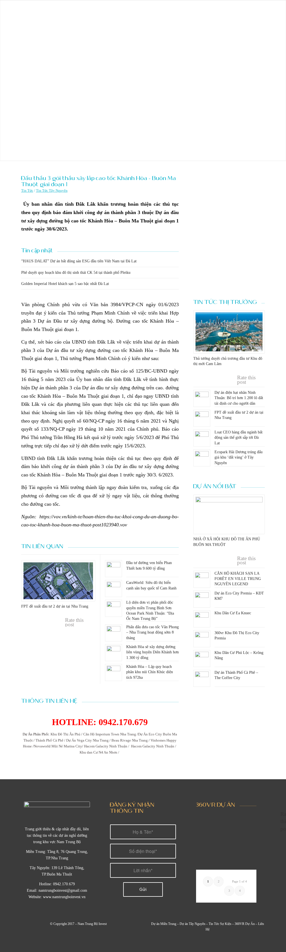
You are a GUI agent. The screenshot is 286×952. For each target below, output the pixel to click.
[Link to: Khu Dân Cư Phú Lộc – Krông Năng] (202, 658)
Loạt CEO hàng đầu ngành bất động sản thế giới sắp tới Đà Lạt (238, 437)
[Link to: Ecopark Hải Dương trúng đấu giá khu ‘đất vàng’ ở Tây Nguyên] (202, 458)
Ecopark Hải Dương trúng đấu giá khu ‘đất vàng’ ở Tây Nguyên (238, 457)
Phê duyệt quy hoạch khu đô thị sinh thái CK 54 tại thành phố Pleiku (75, 272)
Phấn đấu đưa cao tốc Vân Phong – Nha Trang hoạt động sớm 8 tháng (152, 632)
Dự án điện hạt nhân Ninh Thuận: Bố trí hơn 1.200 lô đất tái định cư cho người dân (238, 397)
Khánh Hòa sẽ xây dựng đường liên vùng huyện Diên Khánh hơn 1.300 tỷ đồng (152, 652)
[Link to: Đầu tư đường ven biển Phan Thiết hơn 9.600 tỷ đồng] (113, 568)
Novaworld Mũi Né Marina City (58, 746)
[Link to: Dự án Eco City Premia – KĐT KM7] (202, 599)
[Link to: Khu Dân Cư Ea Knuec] (202, 619)
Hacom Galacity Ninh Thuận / (107, 746)
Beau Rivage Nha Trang (129, 740)
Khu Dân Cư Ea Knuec (232, 613)
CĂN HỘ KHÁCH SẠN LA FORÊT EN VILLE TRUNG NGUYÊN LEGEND (237, 578)
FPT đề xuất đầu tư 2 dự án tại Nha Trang (54, 606)
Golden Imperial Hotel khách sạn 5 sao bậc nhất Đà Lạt (65, 284)
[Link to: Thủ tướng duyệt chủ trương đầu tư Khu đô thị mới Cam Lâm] (229, 331)
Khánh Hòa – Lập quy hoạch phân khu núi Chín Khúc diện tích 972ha (149, 672)
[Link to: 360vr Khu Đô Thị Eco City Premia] (202, 639)
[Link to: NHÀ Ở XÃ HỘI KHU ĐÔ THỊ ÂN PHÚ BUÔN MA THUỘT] (229, 514)
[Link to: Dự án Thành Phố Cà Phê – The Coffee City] (202, 678)
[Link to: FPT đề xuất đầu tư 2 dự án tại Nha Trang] (58, 580)
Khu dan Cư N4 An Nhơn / (100, 752)
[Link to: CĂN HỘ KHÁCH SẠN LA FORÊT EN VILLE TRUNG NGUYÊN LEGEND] (202, 579)
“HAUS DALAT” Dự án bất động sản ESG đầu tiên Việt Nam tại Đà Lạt (79, 261)
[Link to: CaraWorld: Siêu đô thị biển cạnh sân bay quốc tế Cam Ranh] (113, 588)
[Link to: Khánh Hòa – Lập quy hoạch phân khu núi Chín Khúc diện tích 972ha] (113, 672)
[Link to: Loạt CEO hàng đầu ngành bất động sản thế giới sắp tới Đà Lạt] (202, 438)
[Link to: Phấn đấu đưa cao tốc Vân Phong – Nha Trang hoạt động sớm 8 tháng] (113, 633)
